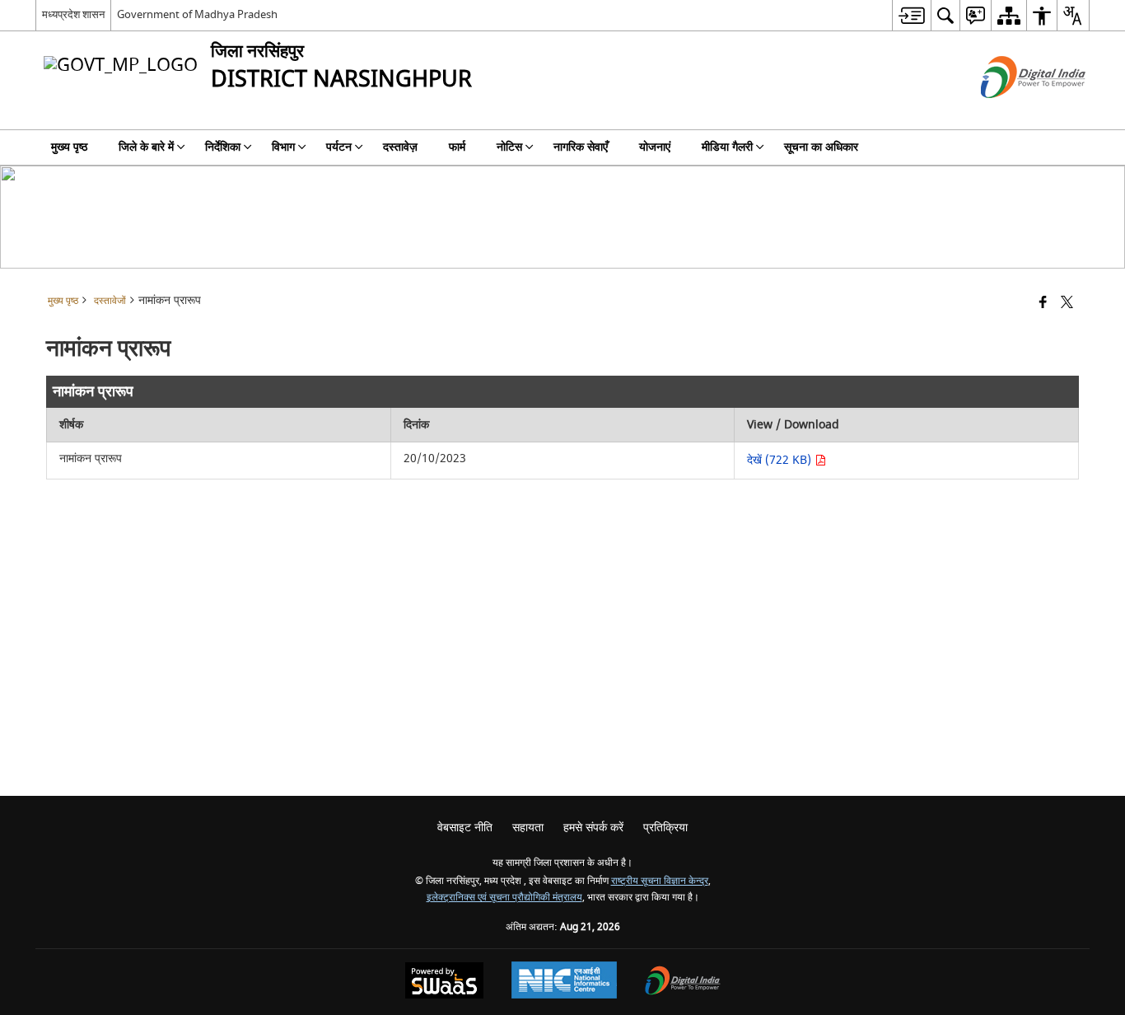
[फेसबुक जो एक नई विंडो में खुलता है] (1043, 304)
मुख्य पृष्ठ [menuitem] (69, 147)
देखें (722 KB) (781, 460)
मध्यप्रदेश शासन (73, 14)
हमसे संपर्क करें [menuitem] (593, 827)
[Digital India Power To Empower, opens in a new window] (683, 982)
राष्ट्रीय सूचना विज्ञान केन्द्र (659, 881)
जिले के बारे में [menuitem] (146, 147)
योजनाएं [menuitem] (654, 147)
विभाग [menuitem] (283, 147)
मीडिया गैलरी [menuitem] (727, 147)
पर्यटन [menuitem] (339, 147)
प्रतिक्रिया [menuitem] (665, 827)
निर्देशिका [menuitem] (222, 147)
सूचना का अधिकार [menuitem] (821, 147)
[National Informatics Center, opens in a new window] (564, 982)
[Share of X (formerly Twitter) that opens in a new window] (1067, 304)
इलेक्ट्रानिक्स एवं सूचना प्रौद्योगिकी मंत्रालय (504, 898)
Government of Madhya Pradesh (197, 14)
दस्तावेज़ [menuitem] (400, 147)
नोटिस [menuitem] (509, 147)
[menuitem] (911, 15)
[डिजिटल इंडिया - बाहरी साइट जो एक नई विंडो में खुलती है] (1013, 112)
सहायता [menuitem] (528, 827)
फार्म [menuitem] (457, 147)
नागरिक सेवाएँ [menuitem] (580, 147)
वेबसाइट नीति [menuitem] (464, 827)
